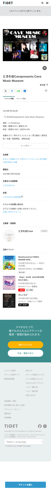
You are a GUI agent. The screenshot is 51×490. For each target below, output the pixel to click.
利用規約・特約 (10, 401)
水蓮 (15, 162)
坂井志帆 (7, 162)
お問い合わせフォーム (12, 212)
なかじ (5, 159)
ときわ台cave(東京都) (12, 197)
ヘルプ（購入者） (32, 387)
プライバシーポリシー (12, 409)
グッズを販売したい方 (34, 379)
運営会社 (7, 413)
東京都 (42, 85)
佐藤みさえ (14, 159)
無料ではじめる (25, 344)
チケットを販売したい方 (35, 375)
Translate (26, 446)
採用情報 (7, 418)
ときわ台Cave (9, 185)
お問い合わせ (31, 395)
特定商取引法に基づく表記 (14, 405)
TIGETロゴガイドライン (35, 383)
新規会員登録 (9, 379)
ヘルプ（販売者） (32, 391)
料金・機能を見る (25, 353)
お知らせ (29, 371)
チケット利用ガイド (12, 375)
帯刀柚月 (43, 159)
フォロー (44, 231)
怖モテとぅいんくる (29, 159)
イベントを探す (10, 371)
